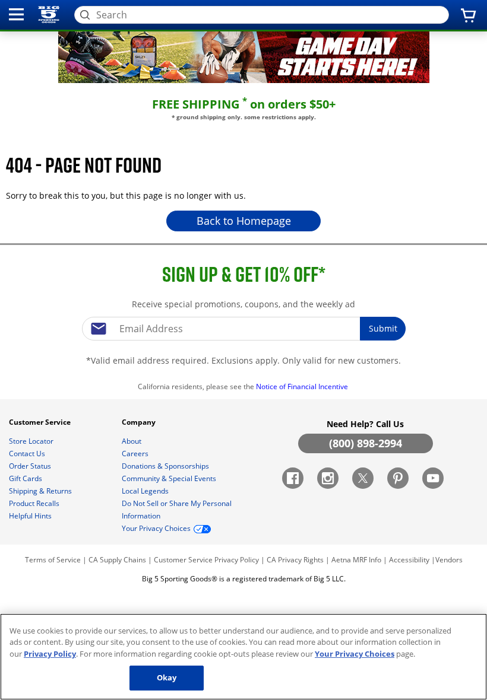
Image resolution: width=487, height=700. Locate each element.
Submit (383, 328)
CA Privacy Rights (295, 560)
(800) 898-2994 (365, 443)
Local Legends (146, 491)
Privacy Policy (236, 560)
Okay (167, 677)
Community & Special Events (170, 478)
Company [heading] (139, 422)
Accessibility (409, 560)
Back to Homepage (244, 221)
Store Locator (32, 441)
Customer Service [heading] (40, 422)
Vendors (449, 560)
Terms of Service (53, 560)
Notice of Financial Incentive (303, 386)
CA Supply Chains (117, 560)
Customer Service (183, 560)
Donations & (165, 466)
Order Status (31, 466)
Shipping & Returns (41, 491)
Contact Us (28, 453)
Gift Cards (26, 478)
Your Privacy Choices (354, 653)
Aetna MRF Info (356, 560)
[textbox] (243, 329)
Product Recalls (35, 503)
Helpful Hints (31, 516)
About (132, 441)
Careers (136, 453)
